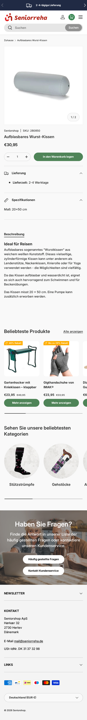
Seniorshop (11, 130)
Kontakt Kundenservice (43, 570)
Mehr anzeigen (22, 402)
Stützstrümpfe (21, 484)
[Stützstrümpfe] (21, 461)
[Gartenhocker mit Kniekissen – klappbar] (21, 358)
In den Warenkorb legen (58, 156)
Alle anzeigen (73, 331)
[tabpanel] (43, 272)
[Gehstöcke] (61, 461)
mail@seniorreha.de (28, 641)
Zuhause (9, 40)
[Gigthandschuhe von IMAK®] (61, 358)
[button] (71, 17)
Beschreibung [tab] (14, 234)
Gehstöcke (61, 484)
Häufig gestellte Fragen (43, 559)
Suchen (74, 27)
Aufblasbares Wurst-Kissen (32, 40)
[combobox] (43, 28)
